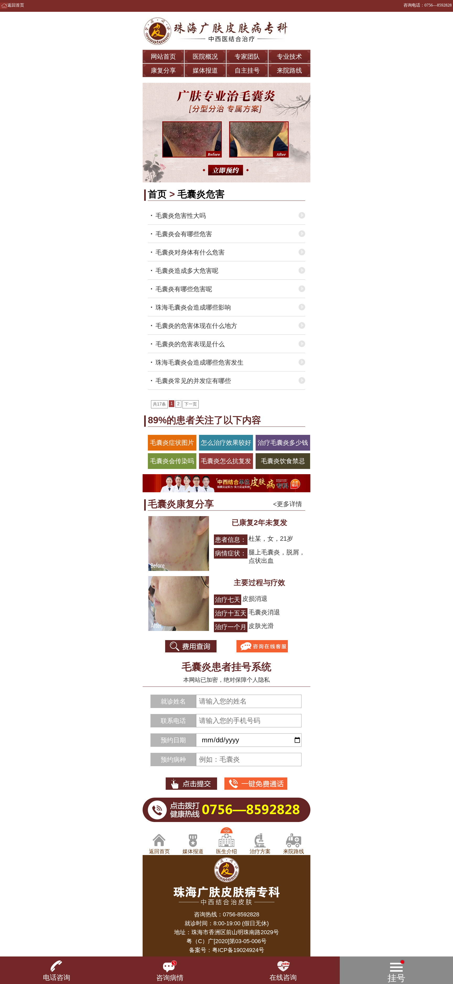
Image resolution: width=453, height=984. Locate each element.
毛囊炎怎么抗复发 (226, 460)
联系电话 (173, 720)
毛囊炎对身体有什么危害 (190, 252)
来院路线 (289, 70)
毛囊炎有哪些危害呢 (183, 289)
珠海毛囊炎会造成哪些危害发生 (199, 362)
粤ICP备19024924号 (238, 950)
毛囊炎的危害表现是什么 (190, 344)
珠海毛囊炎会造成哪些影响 (193, 307)
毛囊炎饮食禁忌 (283, 460)
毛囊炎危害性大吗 (180, 215)
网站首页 (163, 56)
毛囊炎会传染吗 (172, 460)
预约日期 (173, 740)
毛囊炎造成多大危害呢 (186, 270)
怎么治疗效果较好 (226, 442)
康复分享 (163, 70)
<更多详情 (287, 503)
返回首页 (15, 5)
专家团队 (247, 56)
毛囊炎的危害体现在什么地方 (196, 325)
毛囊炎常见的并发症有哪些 (193, 380)
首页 (157, 194)
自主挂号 (247, 70)
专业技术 (289, 56)
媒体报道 (205, 70)
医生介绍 (226, 851)
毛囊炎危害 (201, 194)
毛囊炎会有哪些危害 (183, 233)
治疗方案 (260, 851)
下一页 (190, 404)
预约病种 (173, 759)
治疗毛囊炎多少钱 (283, 442)
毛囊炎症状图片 (172, 442)
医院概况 (205, 56)
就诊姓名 (173, 701)
